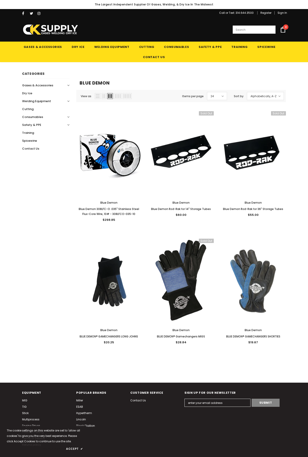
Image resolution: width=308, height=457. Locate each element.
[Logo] (50, 29)
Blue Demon (108, 203)
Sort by (239, 96)
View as (86, 96)
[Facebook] (25, 13)
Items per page (193, 96)
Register (265, 13)
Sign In (282, 13)
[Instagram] (40, 13)
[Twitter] (32, 13)
